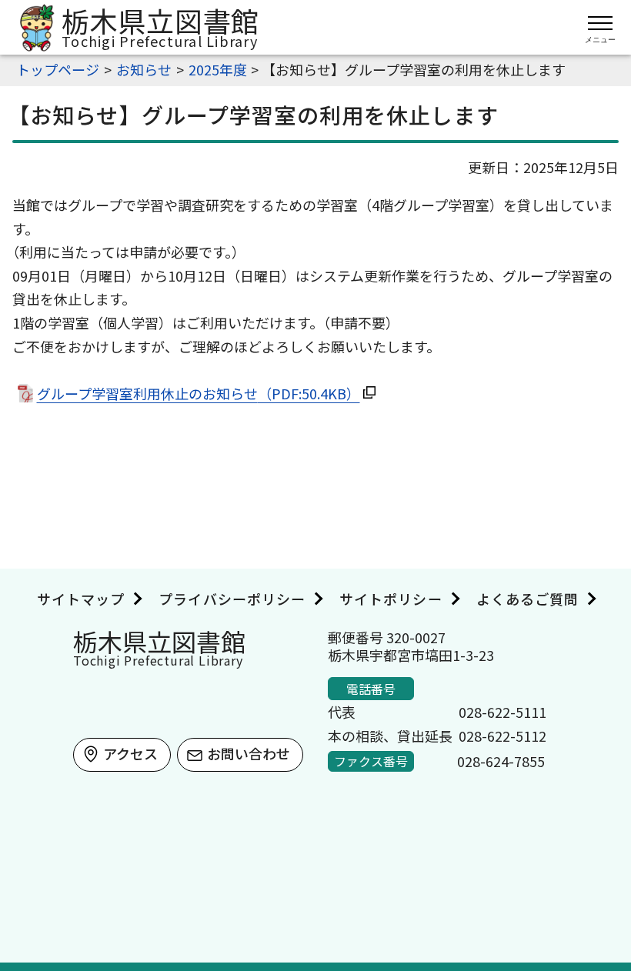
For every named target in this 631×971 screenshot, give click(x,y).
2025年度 (218, 69)
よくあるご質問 (527, 599)
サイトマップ (81, 599)
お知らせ (144, 69)
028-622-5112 (502, 736)
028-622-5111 (502, 712)
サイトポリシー (390, 599)
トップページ (57, 69)
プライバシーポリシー (232, 599)
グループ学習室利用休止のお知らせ (198, 393)
